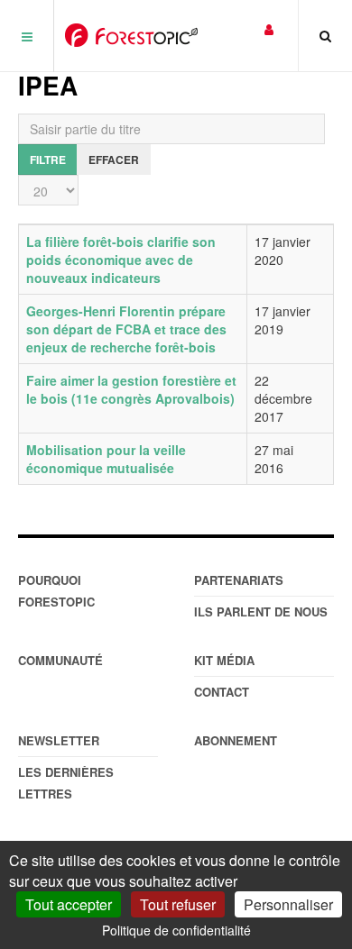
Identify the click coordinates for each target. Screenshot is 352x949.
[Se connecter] (269, 28)
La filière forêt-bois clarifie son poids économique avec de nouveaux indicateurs (121, 260)
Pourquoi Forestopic (56, 590)
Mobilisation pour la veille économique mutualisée (106, 459)
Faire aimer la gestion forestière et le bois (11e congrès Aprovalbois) (131, 389)
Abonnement (235, 740)
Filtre (48, 159)
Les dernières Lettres (66, 782)
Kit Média (224, 660)
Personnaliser (288, 904)
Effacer (113, 159)
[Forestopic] (131, 35)
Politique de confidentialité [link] (176, 930)
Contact (221, 691)
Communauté (60, 660)
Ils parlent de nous (261, 611)
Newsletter (58, 740)
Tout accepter (68, 904)
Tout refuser (178, 904)
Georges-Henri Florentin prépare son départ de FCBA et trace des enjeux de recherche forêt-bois (126, 329)
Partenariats (238, 580)
